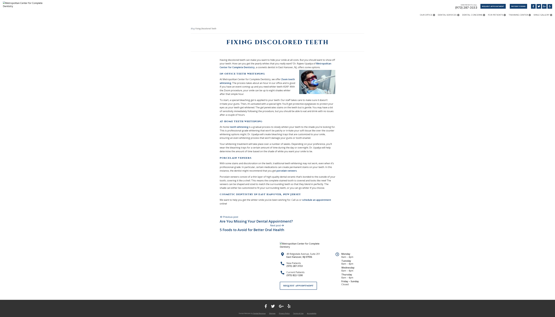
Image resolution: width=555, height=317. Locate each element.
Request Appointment (493, 6)
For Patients (495, 15)
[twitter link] (538, 6)
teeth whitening (239, 127)
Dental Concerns (472, 15)
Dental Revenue (259, 313)
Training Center (518, 15)
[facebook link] (533, 6)
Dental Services (447, 15)
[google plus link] (544, 6)
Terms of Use (298, 313)
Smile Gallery (541, 15)
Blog (193, 28)
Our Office (426, 15)
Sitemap (272, 313)
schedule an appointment (316, 199)
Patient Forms (518, 6)
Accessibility (311, 313)
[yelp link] (549, 6)
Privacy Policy (284, 313)
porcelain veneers (286, 170)
